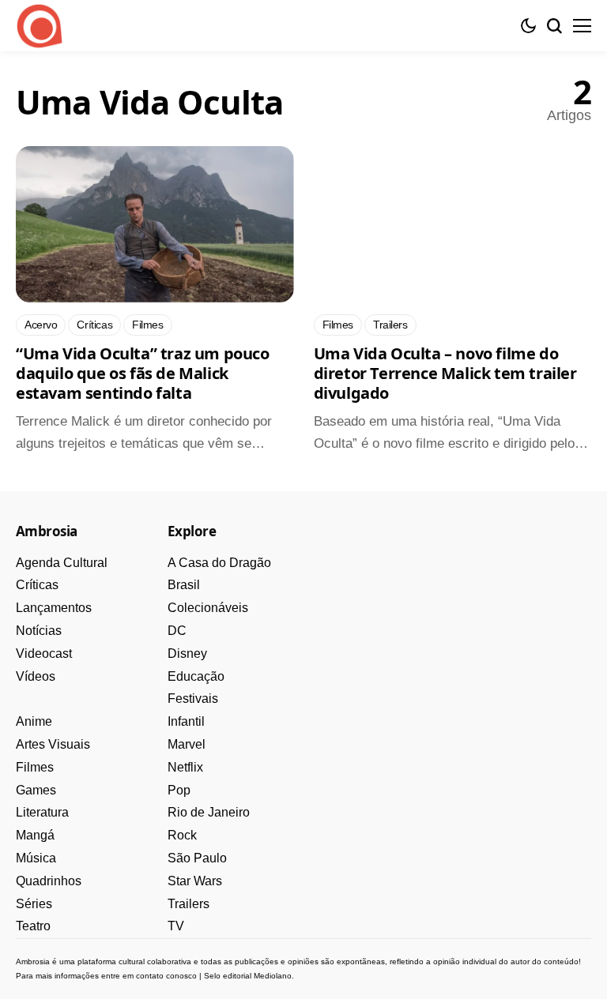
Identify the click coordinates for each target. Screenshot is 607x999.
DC (177, 630)
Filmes (35, 767)
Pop (179, 790)
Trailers (188, 904)
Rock (182, 835)
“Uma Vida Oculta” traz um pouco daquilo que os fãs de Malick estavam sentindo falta (143, 373)
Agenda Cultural (61, 562)
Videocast (44, 653)
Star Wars (195, 881)
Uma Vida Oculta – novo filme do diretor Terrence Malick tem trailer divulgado (445, 373)
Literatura (42, 812)
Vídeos (35, 676)
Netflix (185, 767)
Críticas (37, 585)
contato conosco (166, 975)
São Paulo (197, 858)
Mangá (35, 835)
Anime (34, 721)
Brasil (184, 585)
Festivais (193, 698)
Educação (196, 676)
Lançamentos (54, 607)
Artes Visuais (53, 744)
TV (176, 926)
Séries (34, 904)
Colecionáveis (208, 607)
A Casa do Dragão (219, 562)
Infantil (186, 721)
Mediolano (273, 975)
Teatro (33, 926)
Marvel (186, 744)
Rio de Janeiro (209, 812)
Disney (187, 653)
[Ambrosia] (39, 26)
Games (36, 790)
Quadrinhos (48, 881)
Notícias (39, 630)
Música (36, 858)
